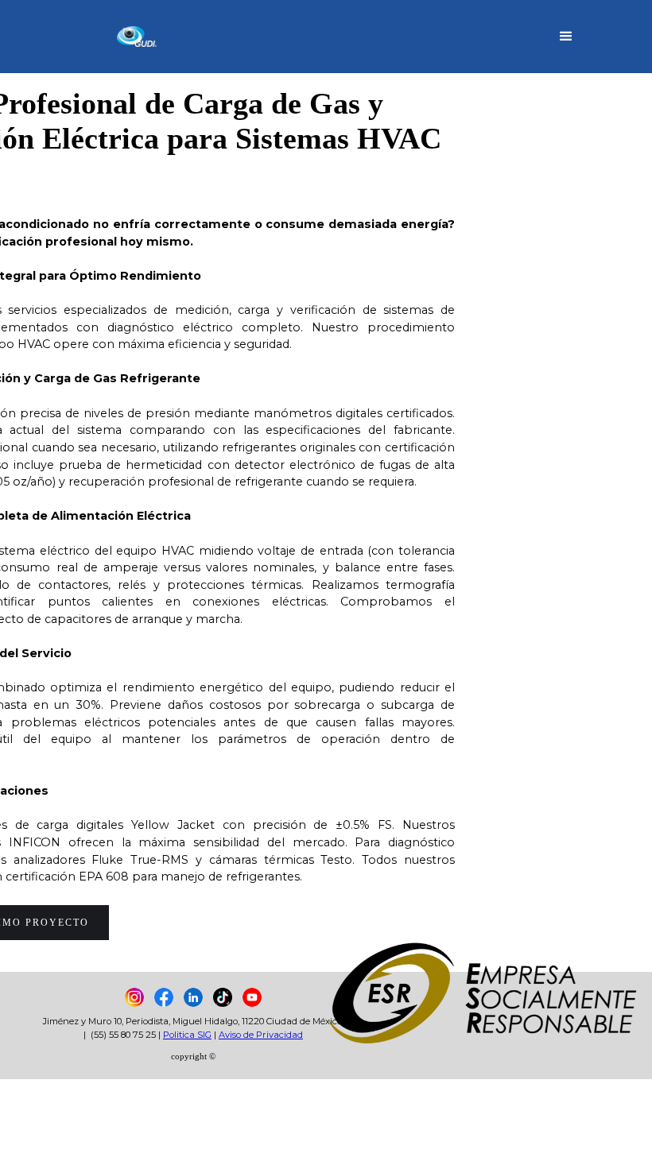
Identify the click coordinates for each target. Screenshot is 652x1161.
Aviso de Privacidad (261, 1034)
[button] (566, 36)
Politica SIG (187, 1034)
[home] (108, 37)
